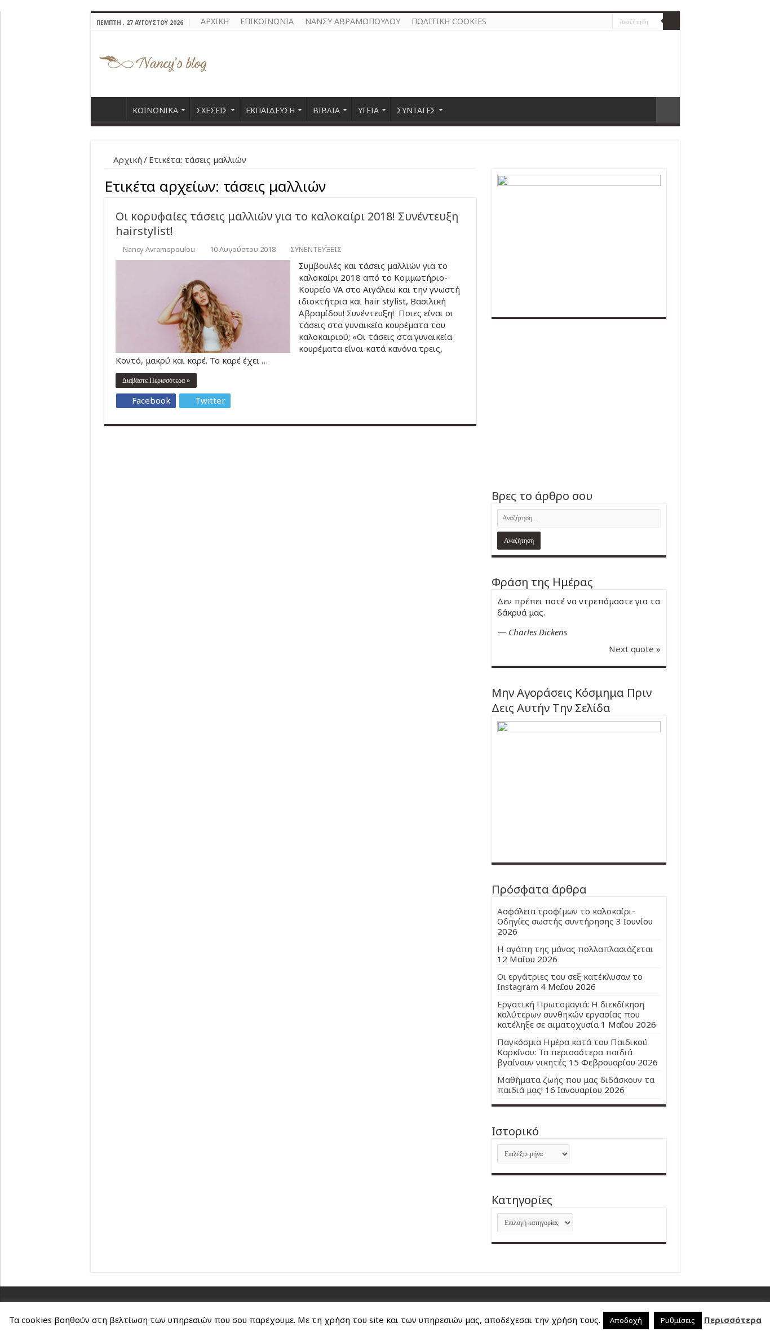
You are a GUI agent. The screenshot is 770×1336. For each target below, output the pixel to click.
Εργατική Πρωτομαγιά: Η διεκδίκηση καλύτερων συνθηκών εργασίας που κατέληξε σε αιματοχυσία (570, 1014)
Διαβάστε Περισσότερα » (156, 380)
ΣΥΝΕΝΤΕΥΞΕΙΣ (316, 249)
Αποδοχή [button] (626, 1320)
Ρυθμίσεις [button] (678, 1320)
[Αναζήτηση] (671, 21)
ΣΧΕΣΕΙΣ (212, 110)
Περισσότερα (733, 1319)
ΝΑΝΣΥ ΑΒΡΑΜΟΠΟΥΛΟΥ (352, 21)
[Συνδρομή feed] (473, 184)
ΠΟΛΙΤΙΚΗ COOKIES (448, 21)
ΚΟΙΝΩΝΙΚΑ (155, 110)
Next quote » (635, 648)
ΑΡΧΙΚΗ (215, 21)
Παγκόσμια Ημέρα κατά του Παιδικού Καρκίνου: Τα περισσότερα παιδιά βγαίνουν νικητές (572, 1052)
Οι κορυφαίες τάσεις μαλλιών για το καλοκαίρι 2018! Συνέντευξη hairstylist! (287, 223)
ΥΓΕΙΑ (368, 110)
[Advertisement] (579, 403)
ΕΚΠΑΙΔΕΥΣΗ (270, 110)
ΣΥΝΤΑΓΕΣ (416, 110)
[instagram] (604, 22)
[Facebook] (593, 22)
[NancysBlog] (152, 61)
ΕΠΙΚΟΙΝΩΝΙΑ (267, 21)
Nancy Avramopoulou (159, 249)
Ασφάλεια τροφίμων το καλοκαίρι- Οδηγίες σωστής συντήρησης (566, 916)
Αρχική (126, 159)
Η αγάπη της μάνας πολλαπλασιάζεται (575, 948)
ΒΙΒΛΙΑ (326, 110)
